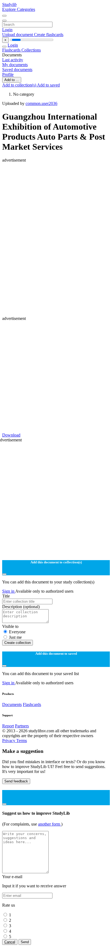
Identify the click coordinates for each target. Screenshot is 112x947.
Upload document (18, 34)
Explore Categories (18, 9)
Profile (8, 74)
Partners (22, 726)
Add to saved (48, 85)
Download (11, 435)
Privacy (9, 740)
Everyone (17, 632)
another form (49, 824)
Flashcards (11, 50)
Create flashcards (48, 34)
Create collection (17, 643)
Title (6, 596)
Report (8, 726)
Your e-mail (12, 876)
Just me (15, 637)
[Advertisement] (56, 218)
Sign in (8, 591)
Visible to (10, 626)
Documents (12, 704)
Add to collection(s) (19, 85)
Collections (31, 50)
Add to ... (11, 80)
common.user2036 (41, 103)
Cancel (9, 942)
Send (25, 942)
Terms (21, 740)
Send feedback (16, 781)
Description (21, 606)
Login (7, 29)
